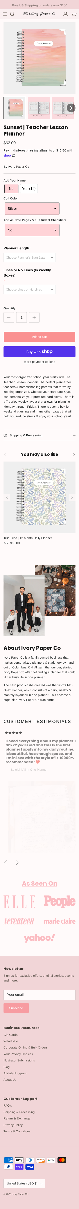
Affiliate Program (15, 1073)
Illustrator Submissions (19, 1060)
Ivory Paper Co (18, 166)
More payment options (39, 361)
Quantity (10, 308)
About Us (10, 1079)
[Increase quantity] (34, 317)
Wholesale (11, 1041)
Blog (7, 1067)
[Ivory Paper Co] (39, 14)
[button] (15, 108)
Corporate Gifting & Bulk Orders (26, 1047)
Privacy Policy (13, 1125)
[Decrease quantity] (9, 317)
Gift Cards (11, 1034)
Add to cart (39, 336)
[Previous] (7, 497)
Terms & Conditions (17, 1131)
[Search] (14, 14)
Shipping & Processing (19, 1112)
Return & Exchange (17, 1118)
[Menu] (5, 14)
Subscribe (16, 1008)
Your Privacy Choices (18, 1054)
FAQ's (8, 1105)
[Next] (72, 497)
